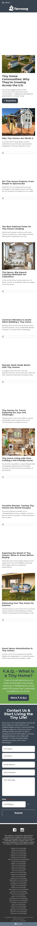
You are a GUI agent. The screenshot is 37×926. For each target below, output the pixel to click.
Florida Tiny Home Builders (18, 861)
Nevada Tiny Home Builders (18, 887)
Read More (11, 101)
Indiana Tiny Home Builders (18, 869)
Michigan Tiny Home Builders (18, 882)
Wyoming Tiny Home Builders (19, 913)
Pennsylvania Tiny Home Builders (19, 898)
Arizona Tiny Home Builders (18, 852)
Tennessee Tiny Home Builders (18, 902)
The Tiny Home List (18, 8)
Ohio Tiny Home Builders (18, 895)
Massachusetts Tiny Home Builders (18, 880)
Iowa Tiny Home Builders (18, 870)
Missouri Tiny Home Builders (18, 885)
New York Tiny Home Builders (18, 891)
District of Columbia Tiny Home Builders (18, 859)
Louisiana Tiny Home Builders (18, 874)
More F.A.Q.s (19, 697)
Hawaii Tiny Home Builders (18, 865)
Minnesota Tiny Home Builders (18, 883)
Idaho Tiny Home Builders (18, 867)
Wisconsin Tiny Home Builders (18, 911)
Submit (19, 813)
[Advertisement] (18, 31)
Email (19, 924)
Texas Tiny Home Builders (18, 904)
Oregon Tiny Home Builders (18, 896)
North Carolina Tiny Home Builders (18, 893)
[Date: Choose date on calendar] (28, 804)
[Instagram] (22, 830)
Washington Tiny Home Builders (18, 909)
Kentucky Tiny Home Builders (18, 872)
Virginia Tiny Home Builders (18, 908)
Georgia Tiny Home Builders (18, 863)
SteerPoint (23, 920)
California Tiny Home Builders (18, 855)
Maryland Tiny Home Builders (18, 878)
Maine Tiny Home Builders (19, 876)
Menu (7, 3)
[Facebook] (14, 830)
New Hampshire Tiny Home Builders (18, 889)
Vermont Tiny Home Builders (18, 906)
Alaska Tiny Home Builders (18, 850)
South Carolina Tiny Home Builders (18, 900)
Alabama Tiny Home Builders (18, 848)
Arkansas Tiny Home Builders (18, 854)
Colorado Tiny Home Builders (18, 857)
